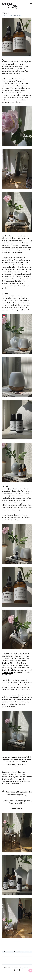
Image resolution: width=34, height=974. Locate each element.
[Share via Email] (24, 952)
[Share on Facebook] (9, 952)
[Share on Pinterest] (19, 952)
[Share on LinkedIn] (14, 952)
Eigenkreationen (7, 672)
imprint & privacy (24, 967)
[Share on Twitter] (4, 952)
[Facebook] (15, 970)
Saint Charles (21, 663)
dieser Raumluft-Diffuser (21, 654)
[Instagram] (17, 970)
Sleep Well (17, 682)
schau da (21, 779)
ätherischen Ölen (7, 663)
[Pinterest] (19, 970)
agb (29, 967)
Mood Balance (19, 685)
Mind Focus (22, 689)
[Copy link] (29, 952)
